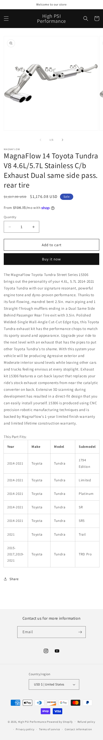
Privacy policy (25, 729)
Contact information (78, 729)
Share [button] (14, 579)
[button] (6, 18)
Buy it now (51, 259)
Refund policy (86, 721)
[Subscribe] (80, 632)
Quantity (10, 217)
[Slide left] (40, 139)
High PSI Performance (32, 721)
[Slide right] (62, 139)
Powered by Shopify (60, 721)
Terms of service (49, 729)
